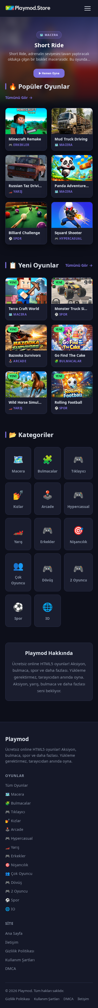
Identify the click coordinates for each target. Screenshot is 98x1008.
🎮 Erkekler (15, 855)
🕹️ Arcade (14, 829)
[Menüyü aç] (87, 8)
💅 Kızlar (13, 820)
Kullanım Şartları (20, 959)
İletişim (11, 942)
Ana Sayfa (13, 933)
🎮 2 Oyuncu (16, 891)
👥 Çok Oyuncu (18, 873)
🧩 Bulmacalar (18, 803)
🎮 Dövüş (13, 882)
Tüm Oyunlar (16, 785)
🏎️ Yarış (12, 847)
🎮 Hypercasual (19, 838)
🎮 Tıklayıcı (15, 811)
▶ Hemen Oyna (49, 73)
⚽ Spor (12, 899)
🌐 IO (10, 908)
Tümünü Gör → (19, 97)
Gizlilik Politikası (19, 950)
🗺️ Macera (14, 794)
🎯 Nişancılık (16, 864)
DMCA (10, 968)
